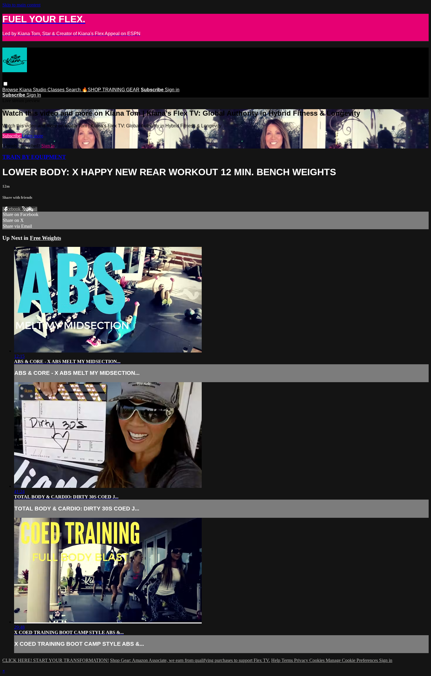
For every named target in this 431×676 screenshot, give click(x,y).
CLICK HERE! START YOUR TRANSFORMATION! (55, 660)
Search (74, 89)
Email (31, 208)
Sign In (33, 94)
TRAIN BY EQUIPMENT (34, 157)
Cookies (317, 660)
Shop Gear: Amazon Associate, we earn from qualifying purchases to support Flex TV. (190, 660)
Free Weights (45, 238)
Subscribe (12, 135)
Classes (56, 89)
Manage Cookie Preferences (352, 660)
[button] (5, 84)
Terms (287, 660)
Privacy (301, 660)
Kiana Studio (33, 89)
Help (276, 660)
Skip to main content (21, 4)
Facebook (12, 208)
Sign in (172, 89)
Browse (10, 89)
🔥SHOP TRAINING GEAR (111, 89)
